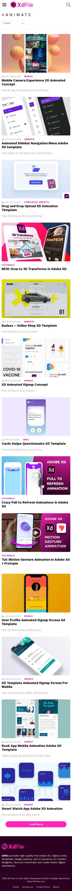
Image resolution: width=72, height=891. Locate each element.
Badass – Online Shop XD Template (29, 326)
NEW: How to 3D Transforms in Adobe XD (34, 269)
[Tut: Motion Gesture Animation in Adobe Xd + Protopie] (36, 532)
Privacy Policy (43, 887)
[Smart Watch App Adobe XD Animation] (36, 781)
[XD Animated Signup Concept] (36, 357)
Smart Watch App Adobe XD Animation (32, 809)
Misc (26, 439)
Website (29, 139)
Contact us (27, 887)
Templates (31, 202)
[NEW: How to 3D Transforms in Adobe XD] (36, 242)
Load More (36, 824)
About (56, 887)
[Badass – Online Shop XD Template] (36, 298)
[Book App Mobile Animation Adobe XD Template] (36, 718)
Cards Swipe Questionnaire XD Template (34, 444)
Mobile (28, 76)
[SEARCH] (68, 4)
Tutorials (8, 265)
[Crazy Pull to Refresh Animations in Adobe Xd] (36, 475)
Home (16, 887)
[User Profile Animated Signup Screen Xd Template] (36, 593)
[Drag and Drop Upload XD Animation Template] (36, 179)
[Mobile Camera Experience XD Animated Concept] (36, 53)
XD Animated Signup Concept (25, 385)
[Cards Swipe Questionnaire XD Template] (36, 416)
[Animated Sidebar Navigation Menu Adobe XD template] (36, 116)
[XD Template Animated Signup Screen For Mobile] (36, 656)
